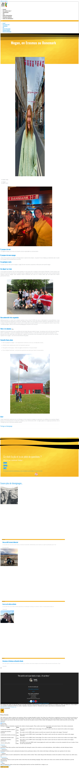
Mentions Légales (46, 703)
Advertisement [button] (3, 757)
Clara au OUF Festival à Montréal (10, 542)
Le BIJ (33, 691)
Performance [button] (3, 748)
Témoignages (6, 12)
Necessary (4, 723)
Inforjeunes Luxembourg (39, 703)
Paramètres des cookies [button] (5, 707)
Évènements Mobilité (7, 17)
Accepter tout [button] (13, 707)
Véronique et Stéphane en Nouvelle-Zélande (12, 661)
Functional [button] (2, 744)
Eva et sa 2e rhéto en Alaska (9, 604)
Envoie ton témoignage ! (8, 18)
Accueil (4, 9)
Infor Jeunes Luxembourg (33, 689)
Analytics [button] (2, 752)
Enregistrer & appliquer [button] (5, 765)
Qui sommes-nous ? (7, 11)
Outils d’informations (7, 15)
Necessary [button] (2, 722)
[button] (39, 20)
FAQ (3, 14)
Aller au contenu (3, 1)
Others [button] (1, 762)
